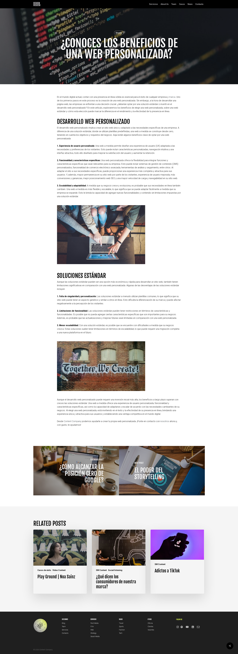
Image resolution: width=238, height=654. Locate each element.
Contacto (65, 633)
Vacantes (151, 630)
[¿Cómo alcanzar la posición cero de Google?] (76, 470)
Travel (121, 623)
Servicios (65, 630)
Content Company (72, 421)
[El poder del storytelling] (162, 470)
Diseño (119, 33)
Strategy (93, 633)
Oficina (150, 623)
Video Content (59, 570)
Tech (120, 633)
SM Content (101, 570)
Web (92, 630)
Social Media (95, 636)
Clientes (150, 626)
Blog (63, 623)
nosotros (164, 421)
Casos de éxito (44, 570)
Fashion (122, 630)
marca (172, 97)
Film (92, 626)
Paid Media (94, 623)
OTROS (150, 619)
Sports (121, 626)
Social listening (115, 570)
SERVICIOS (93, 619)
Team (64, 626)
